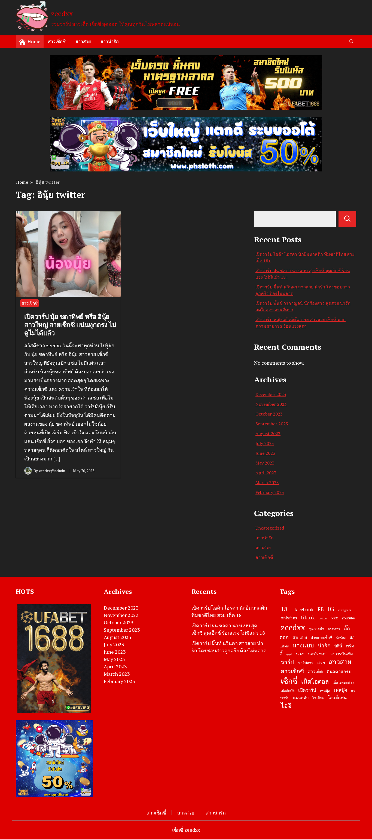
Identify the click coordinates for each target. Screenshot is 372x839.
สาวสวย (83, 41)
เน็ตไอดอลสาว (343, 682)
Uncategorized (269, 528)
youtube (348, 618)
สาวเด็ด (315, 672)
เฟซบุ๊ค (325, 690)
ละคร (299, 654)
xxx (334, 617)
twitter (323, 618)
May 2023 (265, 463)
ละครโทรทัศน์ (317, 654)
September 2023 (271, 424)
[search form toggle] (351, 41)
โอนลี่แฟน (337, 697)
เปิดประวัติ (287, 691)
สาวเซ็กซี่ (57, 41)
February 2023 (269, 492)
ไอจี (286, 705)
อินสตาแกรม (339, 672)
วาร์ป (287, 662)
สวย (321, 663)
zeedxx (62, 13)
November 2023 (271, 404)
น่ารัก (324, 645)
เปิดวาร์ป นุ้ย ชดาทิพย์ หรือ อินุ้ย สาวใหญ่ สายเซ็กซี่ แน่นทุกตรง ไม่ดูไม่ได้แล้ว (70, 324)
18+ (286, 609)
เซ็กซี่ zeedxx (186, 829)
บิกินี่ (338, 646)
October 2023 (269, 414)
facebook (304, 609)
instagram (344, 610)
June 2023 (265, 453)
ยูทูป (289, 654)
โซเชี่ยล (318, 698)
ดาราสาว (334, 629)
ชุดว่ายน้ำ (316, 628)
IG (331, 608)
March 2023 (267, 482)
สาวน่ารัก (109, 41)
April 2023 (265, 473)
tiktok (308, 617)
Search (347, 219)
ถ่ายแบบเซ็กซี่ (321, 637)
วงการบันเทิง (341, 653)
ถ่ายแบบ (299, 637)
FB (321, 609)
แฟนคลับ (301, 697)
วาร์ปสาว (305, 662)
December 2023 (270, 394)
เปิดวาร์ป (307, 690)
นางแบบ (303, 645)
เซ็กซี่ (289, 681)
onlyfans (289, 617)
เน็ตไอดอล (315, 681)
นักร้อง (341, 637)
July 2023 (264, 443)
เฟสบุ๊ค (340, 690)
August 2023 (267, 434)
